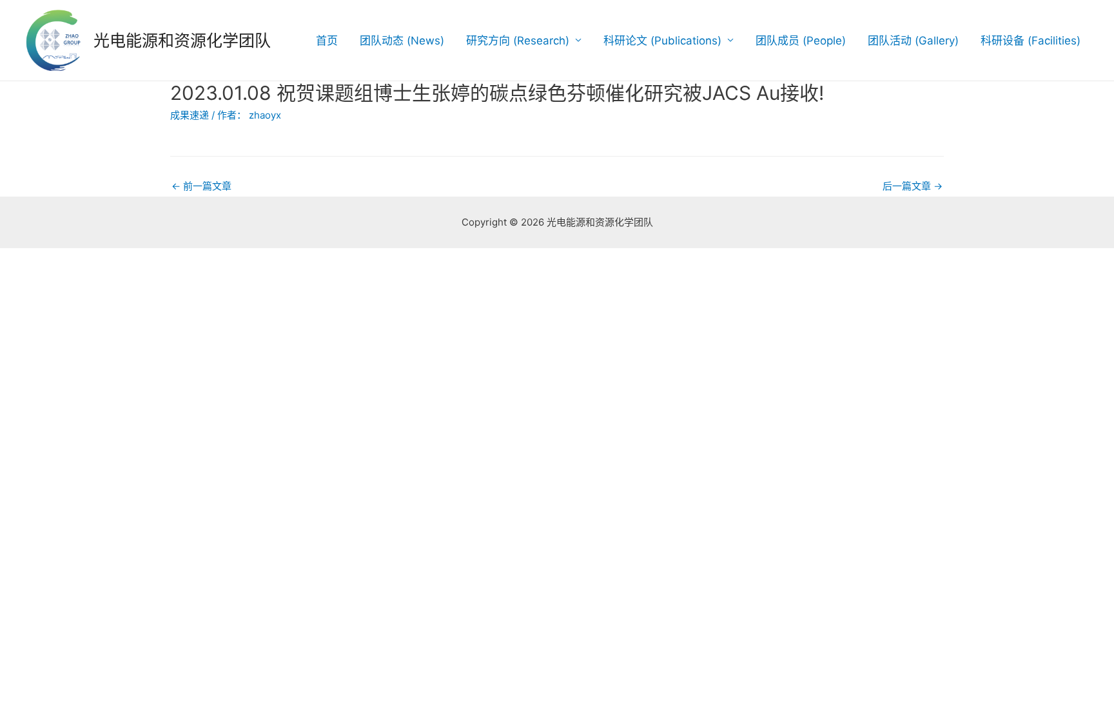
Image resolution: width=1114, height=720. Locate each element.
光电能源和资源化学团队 (182, 40)
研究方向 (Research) (517, 40)
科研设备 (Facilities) (1030, 40)
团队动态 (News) (402, 40)
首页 (327, 40)
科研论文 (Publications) (662, 40)
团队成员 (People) (801, 40)
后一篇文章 (913, 186)
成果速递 (189, 115)
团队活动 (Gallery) (913, 40)
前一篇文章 (201, 186)
